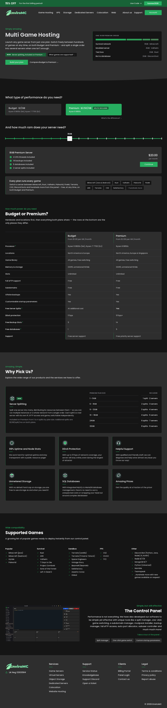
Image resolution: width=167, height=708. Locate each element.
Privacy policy (149, 675)
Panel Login (124, 675)
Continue (149, 164)
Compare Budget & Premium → (44, 62)
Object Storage (57, 679)
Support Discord (90, 679)
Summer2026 (152, 3)
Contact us (124, 679)
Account (153, 12)
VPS (58, 12)
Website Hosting (57, 691)
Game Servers (56, 671)
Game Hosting (45, 12)
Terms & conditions (152, 671)
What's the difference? (111, 118)
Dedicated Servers (84, 12)
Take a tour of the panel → (149, 634)
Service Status (89, 671)
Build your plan (16, 62)
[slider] (69, 138)
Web (113, 12)
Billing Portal (124, 671)
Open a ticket (89, 683)
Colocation (102, 12)
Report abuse (149, 679)
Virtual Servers (56, 675)
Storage (67, 12)
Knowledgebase (90, 675)
